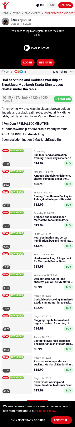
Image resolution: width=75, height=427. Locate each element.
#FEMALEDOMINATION (33, 123)
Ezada (16, 13)
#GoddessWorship (14, 129)
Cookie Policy (46, 411)
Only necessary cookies (28, 420)
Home (5, 13)
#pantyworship (57, 129)
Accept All (61, 420)
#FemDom (9, 123)
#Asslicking (36, 134)
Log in (27, 62)
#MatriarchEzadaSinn (47, 139)
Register (45, 62)
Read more (56, 116)
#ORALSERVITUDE (14, 134)
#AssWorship (37, 129)
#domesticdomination (17, 139)
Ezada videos (32, 13)
